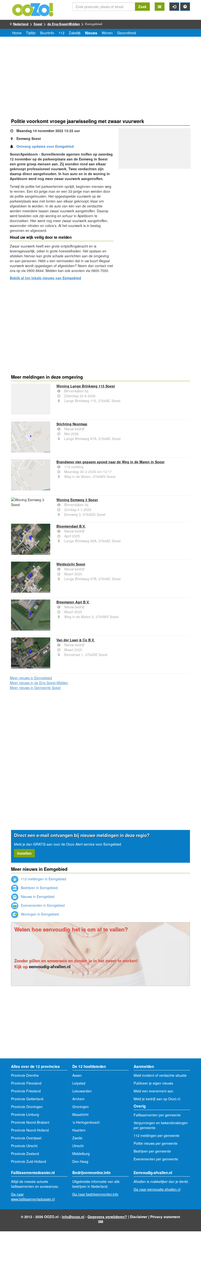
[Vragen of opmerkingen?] (185, 6)
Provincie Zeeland (25, 1153)
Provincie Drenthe (25, 1075)
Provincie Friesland (26, 1090)
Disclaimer (138, 1216)
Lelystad (78, 1083)
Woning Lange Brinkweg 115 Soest (85, 386)
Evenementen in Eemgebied (42, 905)
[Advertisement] (100, 82)
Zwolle (77, 1137)
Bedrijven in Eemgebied (39, 887)
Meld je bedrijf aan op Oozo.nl (157, 1098)
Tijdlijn (31, 32)
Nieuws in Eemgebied (37, 896)
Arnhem (78, 1098)
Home (17, 32)
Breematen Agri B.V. (72, 602)
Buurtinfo (47, 32)
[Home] (33, 9)
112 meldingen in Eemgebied (43, 878)
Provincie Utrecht (24, 1145)
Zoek (142, 6)
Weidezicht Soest (70, 564)
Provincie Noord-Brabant (30, 1122)
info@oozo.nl (73, 1216)
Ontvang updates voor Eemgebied (45, 146)
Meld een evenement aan (153, 1090)
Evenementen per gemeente (156, 1158)
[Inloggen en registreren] (174, 6)
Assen (77, 1075)
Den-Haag (80, 1161)
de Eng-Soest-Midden (63, 24)
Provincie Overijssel (26, 1137)
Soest (38, 24)
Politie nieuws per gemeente (155, 1143)
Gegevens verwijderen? (107, 1216)
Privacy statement (165, 1216)
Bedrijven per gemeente (152, 1151)
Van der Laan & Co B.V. (75, 639)
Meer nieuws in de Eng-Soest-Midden (39, 682)
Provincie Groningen (27, 1106)
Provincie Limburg (25, 1114)
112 (61, 32)
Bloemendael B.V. (71, 526)
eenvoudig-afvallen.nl (50, 966)
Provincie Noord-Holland (30, 1130)
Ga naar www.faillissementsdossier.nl (33, 1196)
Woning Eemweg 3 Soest (77, 499)
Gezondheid (126, 32)
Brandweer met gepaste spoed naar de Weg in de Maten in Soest (110, 461)
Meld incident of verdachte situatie (160, 1075)
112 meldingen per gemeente (156, 1135)
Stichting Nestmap (71, 423)
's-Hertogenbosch (86, 1122)
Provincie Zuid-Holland (28, 1161)
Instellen (24, 853)
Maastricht (80, 1114)
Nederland (20, 24)
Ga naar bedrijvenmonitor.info (95, 1194)
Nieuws (91, 32)
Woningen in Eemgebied (39, 914)
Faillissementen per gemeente (157, 1114)
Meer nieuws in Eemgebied (31, 677)
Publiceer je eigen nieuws (153, 1083)
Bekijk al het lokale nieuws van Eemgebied (45, 277)
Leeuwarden (82, 1090)
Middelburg (81, 1153)
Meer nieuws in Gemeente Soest (35, 687)
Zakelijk (75, 32)
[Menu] (159, 6)
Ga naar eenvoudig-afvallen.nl (157, 1189)
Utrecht (78, 1145)
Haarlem (79, 1130)
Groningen (80, 1106)
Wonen (107, 32)
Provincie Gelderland (27, 1098)
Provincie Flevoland (26, 1083)
